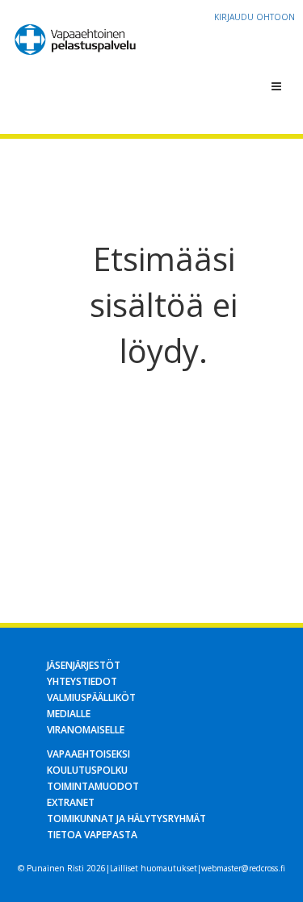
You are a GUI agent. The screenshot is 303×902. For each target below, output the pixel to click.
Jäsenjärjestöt (83, 665)
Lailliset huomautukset (153, 868)
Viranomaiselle (85, 730)
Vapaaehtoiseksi (88, 754)
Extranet (71, 802)
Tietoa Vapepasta (92, 834)
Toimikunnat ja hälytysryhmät (126, 818)
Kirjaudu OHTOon (254, 17)
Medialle (68, 713)
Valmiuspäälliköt (91, 697)
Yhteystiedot (82, 681)
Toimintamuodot (93, 786)
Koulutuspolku (87, 770)
